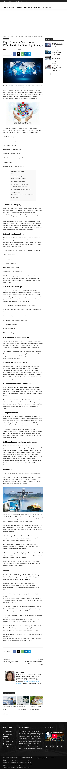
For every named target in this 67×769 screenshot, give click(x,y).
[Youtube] (63, 1)
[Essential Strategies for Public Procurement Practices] (48, 58)
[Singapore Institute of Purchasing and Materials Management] (14, 4)
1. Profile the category (17, 176)
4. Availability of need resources (20, 184)
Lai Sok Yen (54, 48)
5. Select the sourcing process (20, 186)
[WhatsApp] (22, 54)
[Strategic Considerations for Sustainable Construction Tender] (9, 700)
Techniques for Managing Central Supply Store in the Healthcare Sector (34, 663)
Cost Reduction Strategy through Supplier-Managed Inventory (57, 45)
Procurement (10, 36)
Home (4, 36)
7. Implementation (16, 192)
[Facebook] (54, 1)
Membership (8, 731)
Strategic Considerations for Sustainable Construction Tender (9, 708)
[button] (62, 8)
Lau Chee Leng (10, 49)
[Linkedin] (58, 1)
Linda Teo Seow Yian (56, 70)
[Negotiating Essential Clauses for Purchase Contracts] (48, 67)
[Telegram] (29, 54)
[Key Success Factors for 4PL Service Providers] (48, 52)
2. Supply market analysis (19, 178)
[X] (60, 1)
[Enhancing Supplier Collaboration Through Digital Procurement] (23, 700)
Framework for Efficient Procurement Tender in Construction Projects (35, 708)
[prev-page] (4, 713)
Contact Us (8, 746)
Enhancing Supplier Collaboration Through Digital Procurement (22, 708)
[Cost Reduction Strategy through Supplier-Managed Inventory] (48, 45)
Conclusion (15, 197)
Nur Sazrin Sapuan (56, 54)
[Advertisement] (33, 21)
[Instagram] (56, 1)
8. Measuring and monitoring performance (23, 194)
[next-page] (7, 713)
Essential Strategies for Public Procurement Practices (57, 58)
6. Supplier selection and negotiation (21, 189)
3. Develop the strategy (18, 181)
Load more (53, 74)
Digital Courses (9, 741)
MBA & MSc (8, 744)
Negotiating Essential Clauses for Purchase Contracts (56, 67)
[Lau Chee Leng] (4, 50)
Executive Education (10, 739)
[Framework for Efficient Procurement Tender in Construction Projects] (36, 700)
